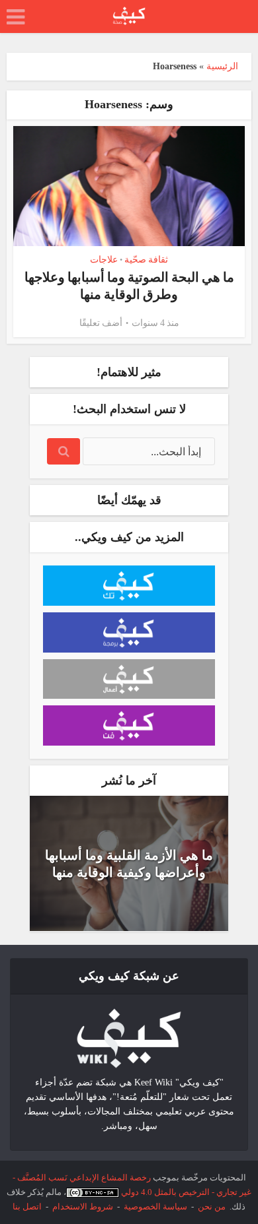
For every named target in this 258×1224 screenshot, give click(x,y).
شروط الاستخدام (82, 1206)
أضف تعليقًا (100, 323)
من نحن (212, 1206)
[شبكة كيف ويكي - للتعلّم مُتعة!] (129, 1038)
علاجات (104, 260)
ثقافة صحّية (146, 260)
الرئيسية (222, 66)
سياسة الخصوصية (155, 1206)
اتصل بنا (27, 1206)
